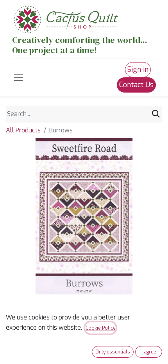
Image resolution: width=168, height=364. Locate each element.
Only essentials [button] (112, 352)
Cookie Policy (100, 328)
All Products (23, 130)
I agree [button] (148, 352)
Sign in (137, 69)
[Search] (156, 114)
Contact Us (136, 84)
